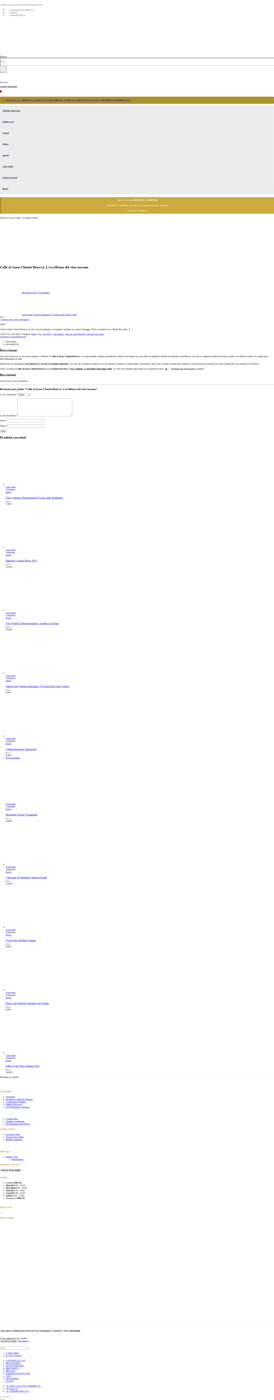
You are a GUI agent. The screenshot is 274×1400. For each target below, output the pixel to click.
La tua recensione (9, 415)
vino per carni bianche (75, 334)
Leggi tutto (11, 487)
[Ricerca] (3, 69)
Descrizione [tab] (11, 341)
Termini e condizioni (15, 1121)
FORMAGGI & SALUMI (92, 100)
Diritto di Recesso (14, 1104)
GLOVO (127, 100)
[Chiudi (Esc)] (10, 1396)
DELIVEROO (116, 100)
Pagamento (23, 1341)
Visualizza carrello (8, 1341)
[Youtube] (0, 1212)
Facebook (4, 337)
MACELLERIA (32, 100)
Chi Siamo (10, 1097)
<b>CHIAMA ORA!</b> (17, 15)
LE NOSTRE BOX (49, 100)
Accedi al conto (13, 1134)
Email (3, 426)
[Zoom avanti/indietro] (1, 1396)
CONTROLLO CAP (15, 100)
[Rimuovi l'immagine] (137, 1273)
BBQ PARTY (64, 100)
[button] (3, 56)
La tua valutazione (9, 394)
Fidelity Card (12, 1157)
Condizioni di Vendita (15, 1102)
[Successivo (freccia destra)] (4, 1399)
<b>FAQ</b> (13, 12)
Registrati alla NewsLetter (183, 369)
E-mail (12, 337)
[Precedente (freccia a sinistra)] (1, 1399)
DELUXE (75, 100)
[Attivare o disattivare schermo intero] (4, 1396)
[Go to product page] (140, 464)
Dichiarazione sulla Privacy (18, 1124)
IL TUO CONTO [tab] (14, 1356)
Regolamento (17, 1159)
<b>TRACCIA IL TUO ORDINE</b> (22, 10)
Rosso (34, 334)
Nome (3, 420)
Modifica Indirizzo (14, 1139)
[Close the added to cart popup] (30, 1341)
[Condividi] (7, 1396)
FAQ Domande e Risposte (18, 1107)
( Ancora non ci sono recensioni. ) (15, 319)
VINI (8, 1376)
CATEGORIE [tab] (12, 1353)
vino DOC (47, 334)
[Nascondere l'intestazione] (14, 54)
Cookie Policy (12, 1119)
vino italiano (58, 334)
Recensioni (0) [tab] (12, 344)
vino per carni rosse (95, 334)
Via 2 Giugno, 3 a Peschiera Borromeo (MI (90, 369)
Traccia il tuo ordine (15, 1137)
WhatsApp (21, 337)
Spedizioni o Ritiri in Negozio (19, 1099)
